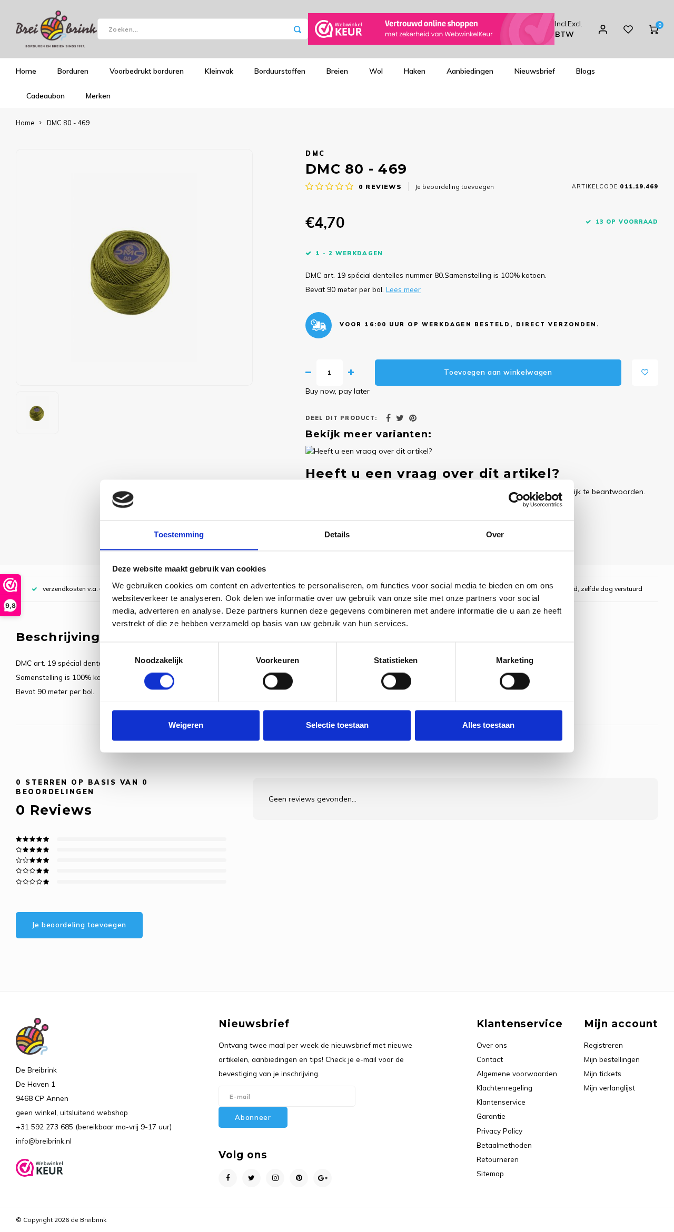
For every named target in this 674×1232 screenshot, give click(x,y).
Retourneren (498, 1159)
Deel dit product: (341, 418)
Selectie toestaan (337, 724)
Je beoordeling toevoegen (454, 187)
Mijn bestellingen (612, 1059)
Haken (414, 71)
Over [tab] (495, 534)
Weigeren (185, 724)
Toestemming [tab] (179, 534)
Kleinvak (219, 71)
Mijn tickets (602, 1073)
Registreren (603, 1044)
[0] (653, 29)
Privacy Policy (499, 1130)
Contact (490, 1059)
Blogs (585, 71)
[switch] (278, 681)
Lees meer (403, 289)
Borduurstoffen (279, 71)
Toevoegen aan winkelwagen (498, 372)
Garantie (491, 1115)
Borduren (72, 71)
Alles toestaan (488, 724)
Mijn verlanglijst (609, 1087)
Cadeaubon (45, 96)
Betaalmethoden (504, 1144)
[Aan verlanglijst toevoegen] (645, 372)
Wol (376, 71)
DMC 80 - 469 (68, 122)
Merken (98, 96)
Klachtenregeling (504, 1087)
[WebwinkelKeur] (431, 29)
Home (26, 71)
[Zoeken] (297, 28)
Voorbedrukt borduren (147, 71)
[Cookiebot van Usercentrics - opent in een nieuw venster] (516, 499)
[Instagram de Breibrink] (275, 1178)
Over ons (492, 1044)
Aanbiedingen (470, 71)
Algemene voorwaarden (517, 1073)
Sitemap (490, 1173)
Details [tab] (337, 534)
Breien (337, 71)
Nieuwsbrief (534, 71)
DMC (315, 153)
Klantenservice (501, 1101)
